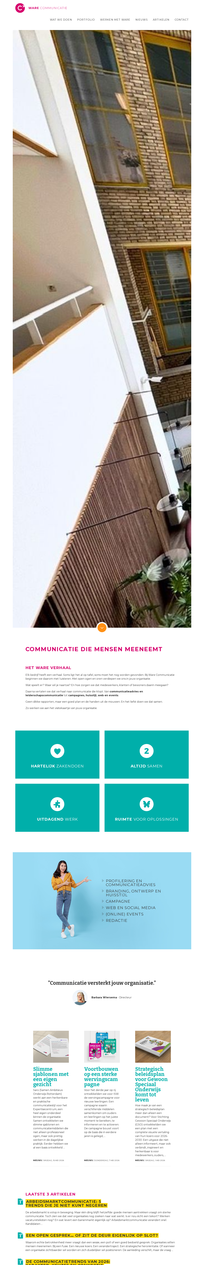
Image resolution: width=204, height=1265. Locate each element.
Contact (182, 19)
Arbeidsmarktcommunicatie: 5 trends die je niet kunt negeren (66, 1203)
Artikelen (161, 19)
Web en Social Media (131, 907)
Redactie (116, 920)
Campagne (118, 901)
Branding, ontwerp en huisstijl (133, 893)
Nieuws (141, 19)
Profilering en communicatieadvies (131, 883)
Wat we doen (61, 19)
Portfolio (86, 19)
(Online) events (125, 914)
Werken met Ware (115, 19)
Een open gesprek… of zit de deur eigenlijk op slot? (92, 1235)
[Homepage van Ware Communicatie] (41, 8)
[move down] (102, 627)
